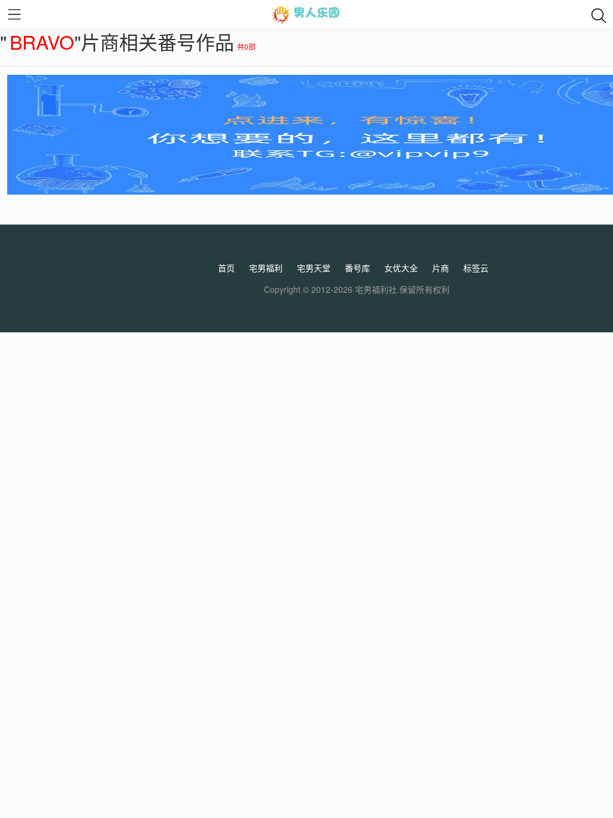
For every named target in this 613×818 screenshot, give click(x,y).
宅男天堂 (313, 268)
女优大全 (401, 268)
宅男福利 (266, 268)
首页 (226, 268)
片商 (440, 268)
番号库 (357, 268)
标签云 (475, 268)
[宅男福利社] (306, 14)
